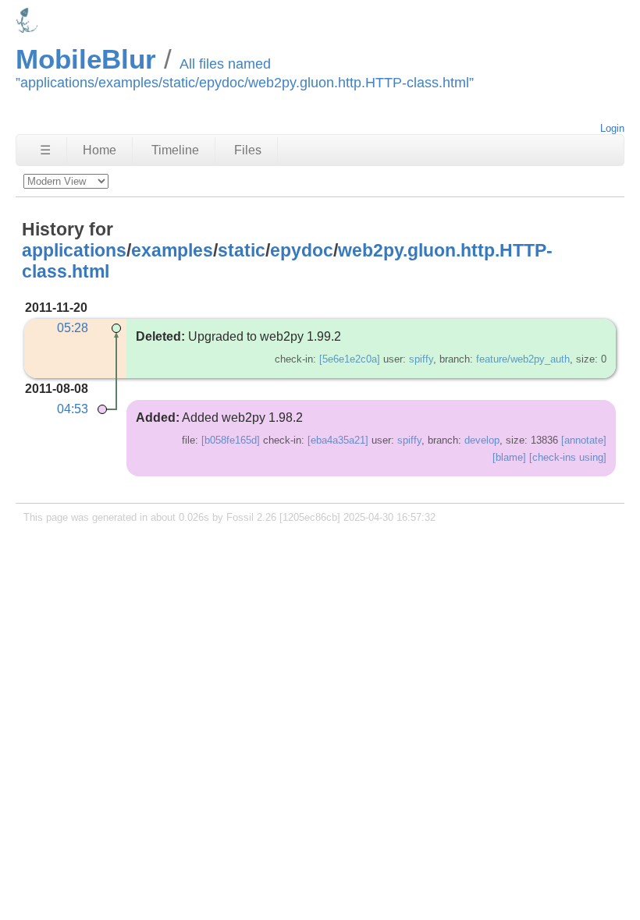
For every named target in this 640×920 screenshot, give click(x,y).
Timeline (175, 150)
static (241, 250)
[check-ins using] (567, 457)
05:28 (72, 327)
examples (172, 250)
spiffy (421, 359)
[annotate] (583, 440)
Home (99, 150)
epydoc (301, 250)
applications (74, 250)
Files (247, 150)
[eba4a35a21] (338, 440)
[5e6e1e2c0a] (349, 359)
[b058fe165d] (230, 440)
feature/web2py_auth (523, 359)
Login (612, 128)
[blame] (509, 457)
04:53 (72, 409)
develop (482, 440)
